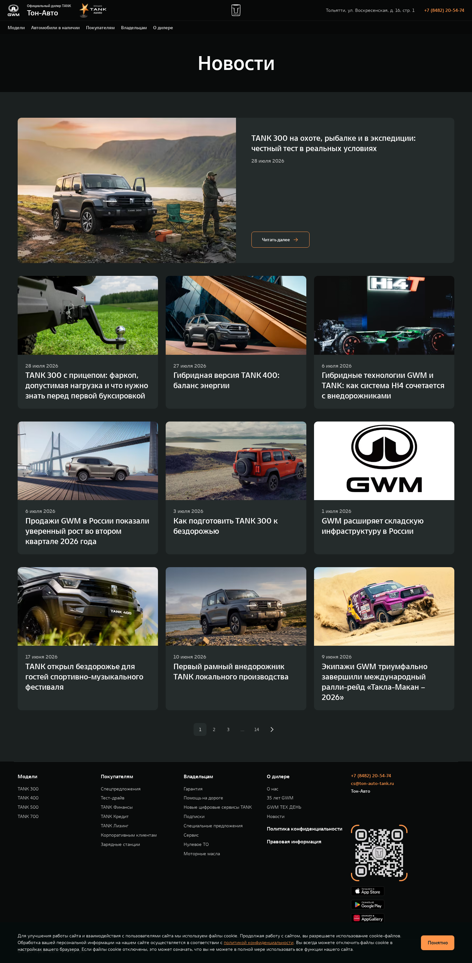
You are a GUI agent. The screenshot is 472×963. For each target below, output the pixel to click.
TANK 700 (28, 816)
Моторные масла (202, 853)
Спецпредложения (121, 789)
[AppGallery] (402, 918)
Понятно (438, 942)
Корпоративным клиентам (129, 835)
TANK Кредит (115, 816)
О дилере (163, 27)
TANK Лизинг (114, 826)
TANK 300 (28, 789)
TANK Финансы (117, 807)
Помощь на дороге (203, 798)
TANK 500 (28, 807)
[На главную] (13, 10)
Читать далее (276, 240)
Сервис (191, 835)
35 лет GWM (280, 798)
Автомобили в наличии (55, 27)
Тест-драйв (112, 798)
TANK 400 (28, 798)
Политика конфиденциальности (304, 828)
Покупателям (100, 27)
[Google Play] (402, 904)
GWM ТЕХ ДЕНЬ (284, 807)
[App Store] (402, 891)
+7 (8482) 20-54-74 (444, 10)
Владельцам (134, 27)
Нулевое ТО (196, 844)
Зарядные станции (120, 844)
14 (256, 729)
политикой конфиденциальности (258, 942)
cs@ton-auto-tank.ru (372, 783)
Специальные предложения (213, 826)
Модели (16, 27)
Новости (275, 816)
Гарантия (193, 789)
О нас (272, 789)
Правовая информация (294, 841)
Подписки (194, 816)
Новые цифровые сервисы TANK (218, 807)
